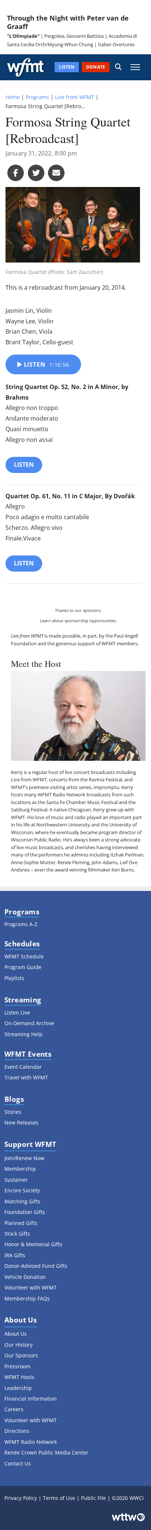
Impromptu (106, 787)
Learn (45, 620)
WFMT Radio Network (61, 794)
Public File (93, 1497)
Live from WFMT (74, 96)
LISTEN (24, 465)
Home (12, 96)
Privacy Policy (20, 1497)
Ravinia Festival (105, 779)
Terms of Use (59, 1497)
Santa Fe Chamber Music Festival (82, 802)
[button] (118, 67)
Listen (45, 364)
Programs (37, 96)
